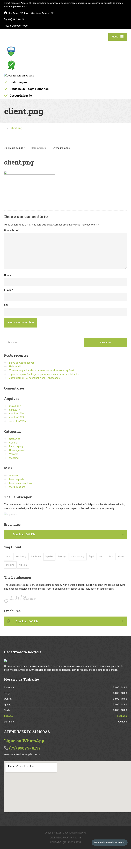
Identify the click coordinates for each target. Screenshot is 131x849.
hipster (49, 556)
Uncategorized (17, 450)
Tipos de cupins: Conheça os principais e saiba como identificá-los (44, 374)
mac (101, 556)
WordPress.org (17, 487)
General (13, 442)
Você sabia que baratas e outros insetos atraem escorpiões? (41, 370)
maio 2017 (15, 406)
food (8, 556)
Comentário (11, 230)
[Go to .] (7, 128)
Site (6, 304)
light (91, 556)
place (110, 556)
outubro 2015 (16, 417)
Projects (10, 565)
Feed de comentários (20, 483)
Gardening (14, 439)
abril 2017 (14, 409)
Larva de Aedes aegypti (21, 362)
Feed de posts (16, 479)
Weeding (14, 458)
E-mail (8, 290)
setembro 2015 (17, 421)
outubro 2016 (16, 413)
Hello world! (15, 366)
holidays (62, 556)
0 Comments (38, 148)
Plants (121, 556)
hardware (36, 556)
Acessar (13, 475)
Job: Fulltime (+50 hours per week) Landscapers (35, 378)
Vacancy (13, 454)
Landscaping (16, 446)
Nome (8, 275)
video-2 (23, 564)
